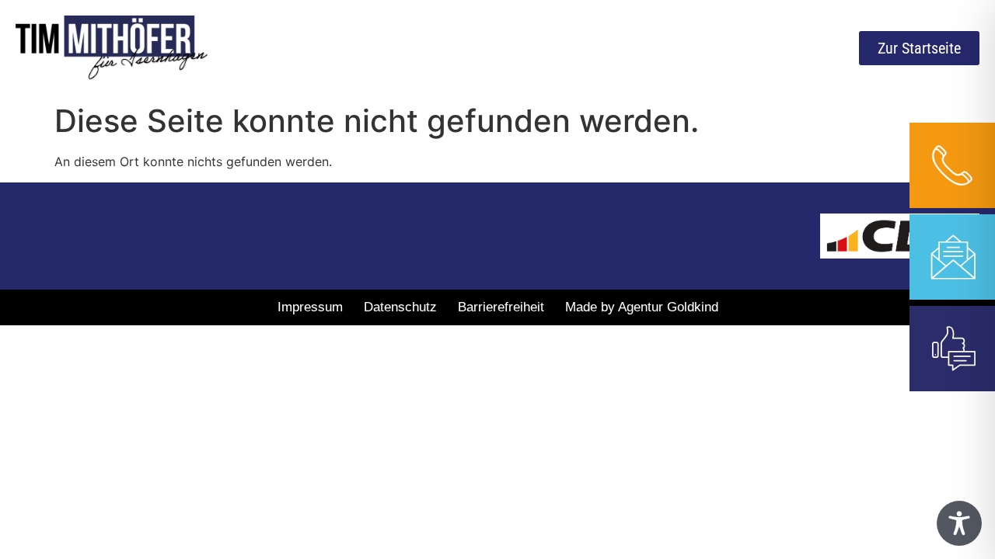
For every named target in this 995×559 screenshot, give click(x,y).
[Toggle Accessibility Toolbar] (959, 523)
